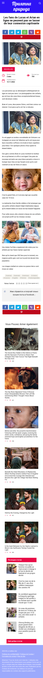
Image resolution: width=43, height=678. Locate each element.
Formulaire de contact (9, 656)
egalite (15, 278)
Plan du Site (21, 656)
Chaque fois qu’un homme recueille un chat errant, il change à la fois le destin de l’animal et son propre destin (27, 570)
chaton (34, 275)
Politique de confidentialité (10, 654)
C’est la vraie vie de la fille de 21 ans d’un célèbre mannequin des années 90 (26, 584)
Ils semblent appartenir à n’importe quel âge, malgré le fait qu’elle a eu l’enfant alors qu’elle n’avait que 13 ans (27, 598)
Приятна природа (21, 6)
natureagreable (34, 278)
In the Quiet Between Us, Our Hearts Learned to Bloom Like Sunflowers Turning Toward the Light (21, 548)
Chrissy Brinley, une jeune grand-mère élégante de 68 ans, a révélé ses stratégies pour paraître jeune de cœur (27, 628)
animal (9, 275)
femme (23, 278)
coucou (7, 278)
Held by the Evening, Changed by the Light (19, 513)
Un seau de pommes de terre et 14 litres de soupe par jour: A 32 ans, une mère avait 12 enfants (27, 612)
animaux (26, 275)
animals (17, 275)
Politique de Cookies (27, 654)
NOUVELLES (8, 69)
